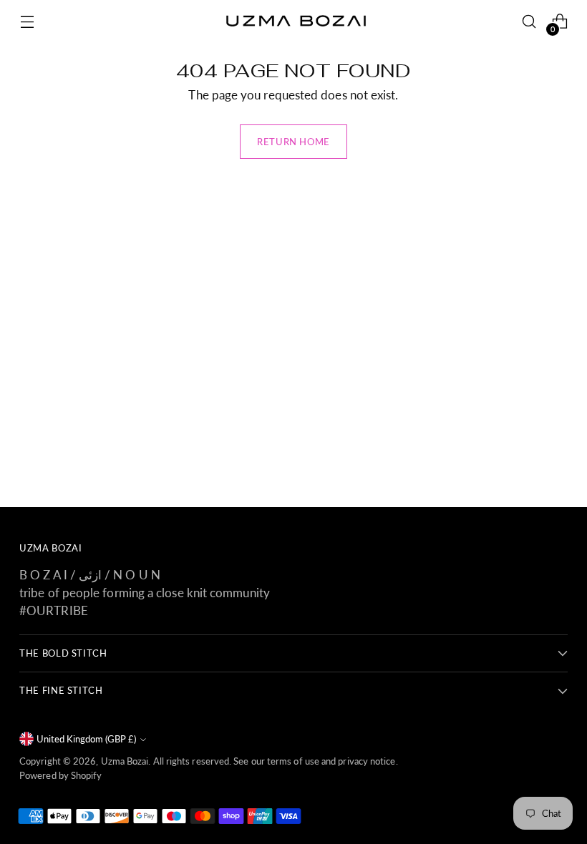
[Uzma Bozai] (293, 21)
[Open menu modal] (27, 21)
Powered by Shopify (60, 775)
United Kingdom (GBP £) (86, 739)
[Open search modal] (529, 21)
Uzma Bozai (125, 761)
